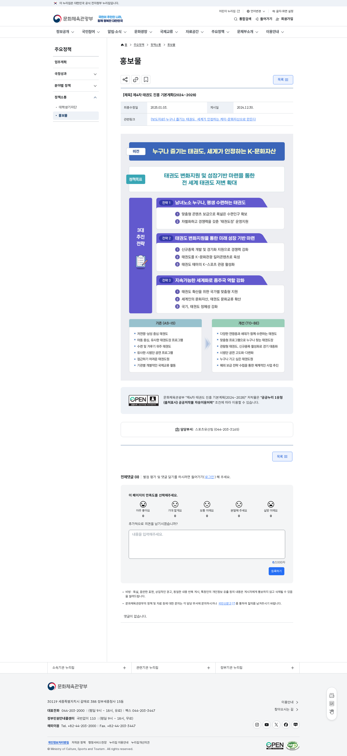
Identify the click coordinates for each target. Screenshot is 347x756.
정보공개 (62, 31)
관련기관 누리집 (147, 668)
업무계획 (61, 62)
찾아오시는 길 (285, 709)
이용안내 (272, 31)
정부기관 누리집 (231, 668)
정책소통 (61, 97)
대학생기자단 (68, 107)
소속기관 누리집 (63, 668)
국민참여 (88, 31)
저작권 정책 (79, 742)
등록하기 (276, 571)
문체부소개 (245, 31)
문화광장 (140, 31)
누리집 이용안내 (119, 742)
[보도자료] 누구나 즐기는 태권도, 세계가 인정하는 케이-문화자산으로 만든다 (203, 119)
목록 (281, 80)
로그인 (209, 477)
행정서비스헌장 (97, 742)
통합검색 (245, 19)
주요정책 (217, 31)
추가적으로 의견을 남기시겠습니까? (153, 524)
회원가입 (287, 19)
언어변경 (256, 11)
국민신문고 (225, 603)
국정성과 (61, 74)
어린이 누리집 (227, 11)
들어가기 (266, 19)
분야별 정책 (63, 86)
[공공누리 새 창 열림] (144, 400)
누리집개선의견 (140, 742)
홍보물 (63, 115)
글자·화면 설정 (284, 11)
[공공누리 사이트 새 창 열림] (275, 745)
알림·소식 (114, 31)
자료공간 (192, 31)
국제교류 (166, 31)
